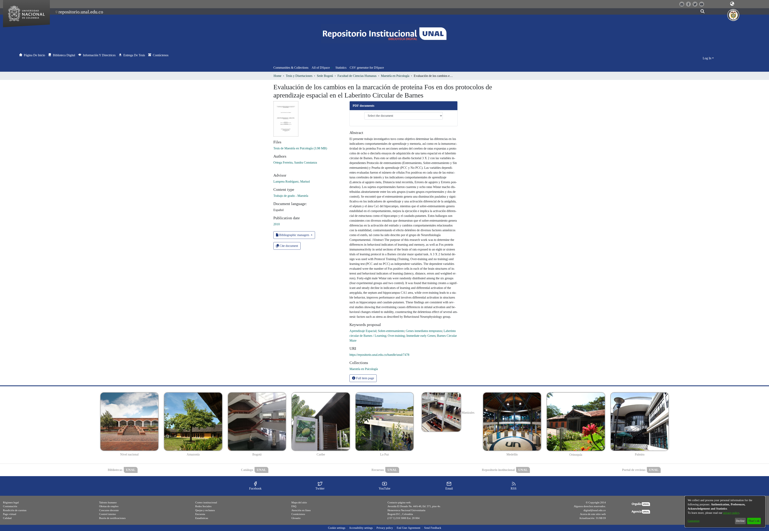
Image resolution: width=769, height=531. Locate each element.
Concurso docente (109, 510)
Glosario (296, 518)
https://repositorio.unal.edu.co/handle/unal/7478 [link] (379, 354)
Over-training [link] (396, 335)
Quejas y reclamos (205, 510)
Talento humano (108, 502)
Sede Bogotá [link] (325, 75)
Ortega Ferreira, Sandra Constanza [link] (295, 162)
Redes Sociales (203, 506)
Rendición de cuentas (14, 510)
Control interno (107, 514)
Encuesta (200, 514)
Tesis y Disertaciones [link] (299, 75)
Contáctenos (298, 514)
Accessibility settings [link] (361, 527)
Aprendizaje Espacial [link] (362, 331)
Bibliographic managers (294, 235)
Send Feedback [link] (432, 527)
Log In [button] (707, 58)
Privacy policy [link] (384, 527)
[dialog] (725, 511)
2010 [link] (276, 224)
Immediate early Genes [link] (420, 335)
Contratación (10, 506)
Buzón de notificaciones (112, 518)
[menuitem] (322, 68)
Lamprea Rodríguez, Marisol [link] (291, 181)
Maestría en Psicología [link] (395, 75)
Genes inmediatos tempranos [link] (424, 331)
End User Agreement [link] (408, 527)
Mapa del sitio (299, 502)
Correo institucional (206, 502)
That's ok (754, 520)
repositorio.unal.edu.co (80, 11)
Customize (694, 520)
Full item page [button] (364, 378)
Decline (740, 520)
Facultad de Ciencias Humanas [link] (356, 75)
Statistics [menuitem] (340, 67)
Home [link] (277, 75)
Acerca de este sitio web (593, 514)
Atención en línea (301, 510)
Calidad (7, 518)
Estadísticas (201, 518)
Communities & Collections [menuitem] (290, 67)
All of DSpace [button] (321, 67)
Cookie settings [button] (336, 527)
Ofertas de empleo (109, 506)
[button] (732, 4)
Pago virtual (9, 514)
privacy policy (731, 512)
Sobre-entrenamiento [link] (391, 331)
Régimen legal (11, 502)
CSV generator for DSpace (367, 67)
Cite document (288, 245)
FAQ (293, 506)
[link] (300, 148)
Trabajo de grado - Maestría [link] (290, 195)
